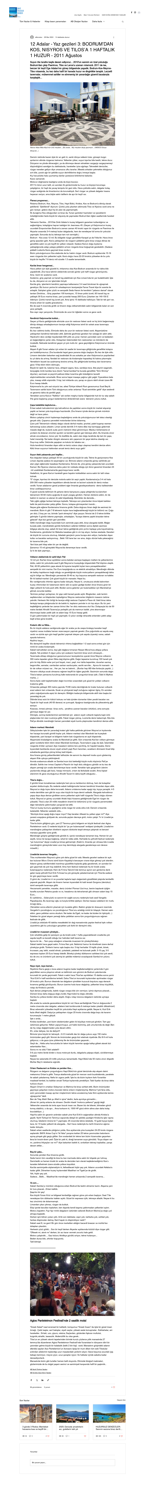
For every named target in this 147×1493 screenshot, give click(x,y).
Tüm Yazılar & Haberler (30, 21)
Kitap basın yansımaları (55, 21)
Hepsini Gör (121, 1400)
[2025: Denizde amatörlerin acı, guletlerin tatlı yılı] (72, 1413)
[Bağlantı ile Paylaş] (48, 1380)
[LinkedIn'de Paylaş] (42, 1380)
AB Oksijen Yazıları (79, 21)
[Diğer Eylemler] (113, 37)
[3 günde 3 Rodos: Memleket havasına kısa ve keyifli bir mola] (36, 1413)
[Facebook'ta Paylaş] (31, 1380)
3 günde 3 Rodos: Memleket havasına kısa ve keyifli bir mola (35, 1428)
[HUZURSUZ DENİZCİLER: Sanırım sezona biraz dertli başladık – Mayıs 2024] (109, 1413)
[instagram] (135, 12)
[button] (123, 21)
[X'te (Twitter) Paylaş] (37, 1380)
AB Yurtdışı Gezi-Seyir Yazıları (40, 1373)
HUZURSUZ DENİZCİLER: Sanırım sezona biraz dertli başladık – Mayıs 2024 (108, 1428)
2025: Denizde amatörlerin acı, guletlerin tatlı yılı (71, 1428)
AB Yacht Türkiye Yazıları (38, 1369)
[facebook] (131, 12)
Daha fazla (97, 21)
